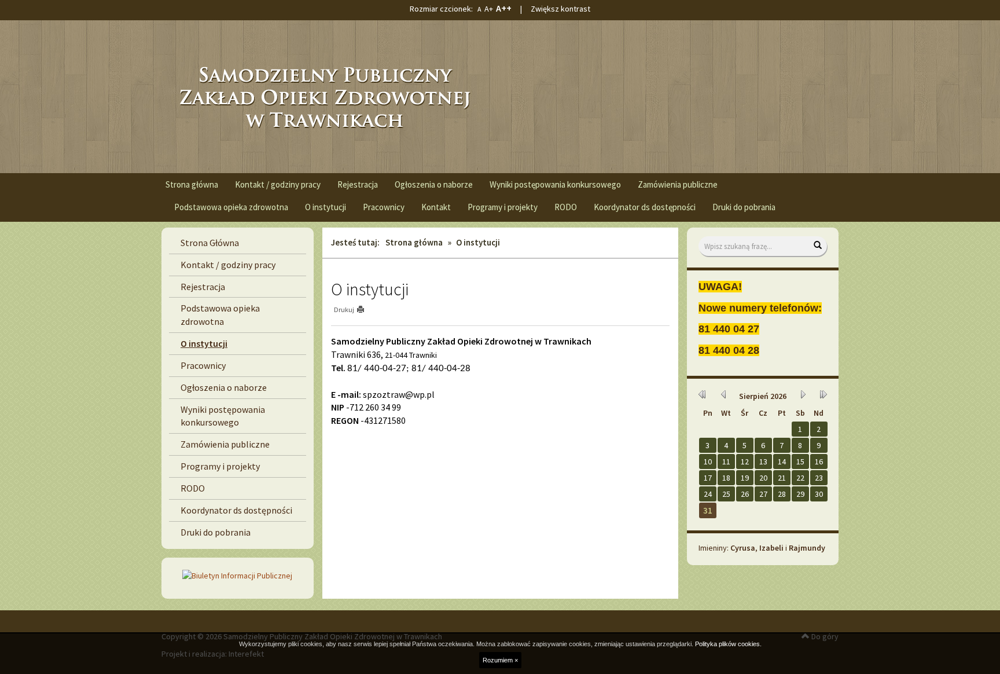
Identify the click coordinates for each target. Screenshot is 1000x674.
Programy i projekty (503, 207)
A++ (504, 8)
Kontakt (436, 207)
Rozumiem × (500, 660)
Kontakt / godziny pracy (278, 184)
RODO (565, 207)
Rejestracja (357, 184)
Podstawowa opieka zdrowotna (231, 207)
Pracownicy (384, 207)
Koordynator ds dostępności (645, 207)
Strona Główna (210, 242)
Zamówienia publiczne (678, 184)
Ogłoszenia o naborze (434, 184)
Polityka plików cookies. (728, 643)
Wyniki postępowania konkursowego (555, 184)
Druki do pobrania (743, 207)
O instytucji (325, 207)
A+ (488, 8)
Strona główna (192, 184)
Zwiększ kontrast (560, 8)
